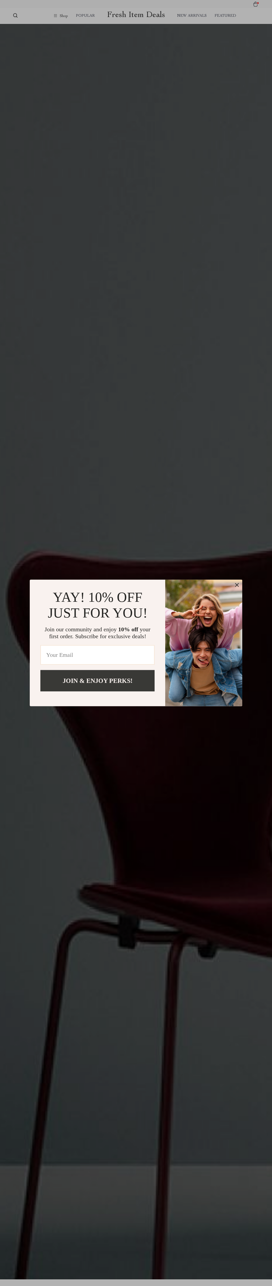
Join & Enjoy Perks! (98, 680)
